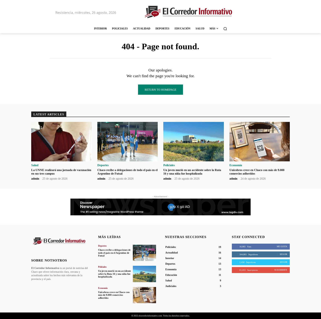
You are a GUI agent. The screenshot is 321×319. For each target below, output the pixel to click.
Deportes (103, 165)
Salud (34, 165)
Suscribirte (280, 270)
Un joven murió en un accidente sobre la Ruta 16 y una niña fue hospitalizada (114, 273)
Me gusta (282, 246)
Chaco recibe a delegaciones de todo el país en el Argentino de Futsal (114, 252)
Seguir (283, 254)
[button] (225, 28)
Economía (235, 165)
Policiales (169, 165)
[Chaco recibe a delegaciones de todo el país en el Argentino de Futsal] (127, 141)
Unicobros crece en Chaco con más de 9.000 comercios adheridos (113, 295)
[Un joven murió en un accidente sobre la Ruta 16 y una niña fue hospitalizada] (193, 141)
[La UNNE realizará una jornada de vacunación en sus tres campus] (61, 141)
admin (35, 178)
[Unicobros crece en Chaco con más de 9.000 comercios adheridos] (259, 141)
